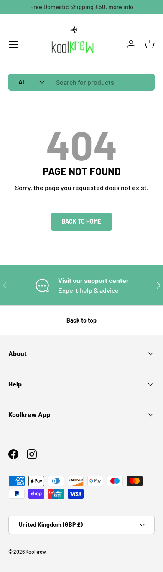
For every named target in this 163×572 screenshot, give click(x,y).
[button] (149, 44)
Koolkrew (35, 551)
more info (120, 6)
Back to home (81, 221)
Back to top (81, 320)
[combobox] (81, 82)
